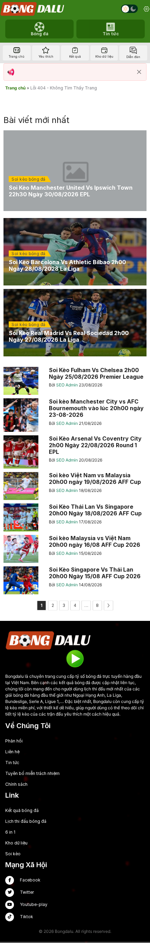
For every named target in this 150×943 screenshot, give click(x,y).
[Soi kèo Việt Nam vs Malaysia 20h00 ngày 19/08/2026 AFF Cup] (75, 486)
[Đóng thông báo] (139, 72)
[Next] (108, 605)
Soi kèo (13, 853)
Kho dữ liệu (16, 843)
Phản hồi (14, 740)
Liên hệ (12, 751)
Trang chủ (15, 87)
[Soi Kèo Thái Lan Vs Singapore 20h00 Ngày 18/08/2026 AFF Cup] (75, 517)
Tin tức (12, 762)
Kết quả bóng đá (22, 810)
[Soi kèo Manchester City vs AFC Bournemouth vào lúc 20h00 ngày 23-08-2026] (75, 415)
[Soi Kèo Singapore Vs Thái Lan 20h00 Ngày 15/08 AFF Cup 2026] (75, 580)
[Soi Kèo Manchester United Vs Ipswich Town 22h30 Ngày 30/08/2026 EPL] (75, 170)
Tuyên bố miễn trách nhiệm (32, 773)
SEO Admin (67, 384)
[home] (33, 9)
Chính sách (16, 784)
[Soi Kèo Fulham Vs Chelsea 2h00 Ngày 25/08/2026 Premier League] (75, 381)
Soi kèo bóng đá (29, 179)
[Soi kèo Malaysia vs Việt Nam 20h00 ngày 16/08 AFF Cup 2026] (75, 549)
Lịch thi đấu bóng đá (25, 821)
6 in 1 (10, 832)
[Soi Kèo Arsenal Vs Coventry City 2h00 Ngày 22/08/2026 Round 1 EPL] (75, 452)
